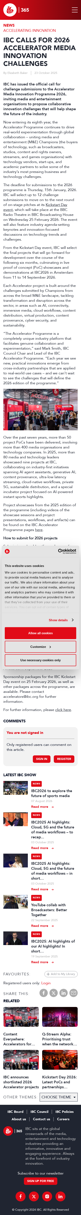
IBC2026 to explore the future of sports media (51, 793)
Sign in (41, 759)
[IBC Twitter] (34, 1196)
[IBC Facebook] (21, 1196)
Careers (63, 1119)
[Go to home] (16, 10)
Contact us (41, 1119)
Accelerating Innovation (29, 30)
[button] (74, 9)
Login (46, 983)
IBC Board (15, 1112)
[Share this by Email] (73, 993)
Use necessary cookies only (40, 660)
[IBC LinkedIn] (60, 1196)
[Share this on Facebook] (43, 993)
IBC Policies (64, 1112)
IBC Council (39, 1112)
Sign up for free (40, 1181)
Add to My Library (63, 974)
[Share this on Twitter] (53, 993)
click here (63, 709)
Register (64, 759)
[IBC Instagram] (47, 1196)
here (39, 529)
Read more (39, 806)
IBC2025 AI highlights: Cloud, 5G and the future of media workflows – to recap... (52, 830)
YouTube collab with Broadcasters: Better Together (49, 910)
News (9, 25)
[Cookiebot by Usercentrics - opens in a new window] (58, 551)
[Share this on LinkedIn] (63, 993)
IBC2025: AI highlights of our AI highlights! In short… (53, 946)
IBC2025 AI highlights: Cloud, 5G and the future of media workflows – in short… (52, 871)
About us (19, 1119)
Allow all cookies (40, 633)
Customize (38, 646)
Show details (58, 620)
